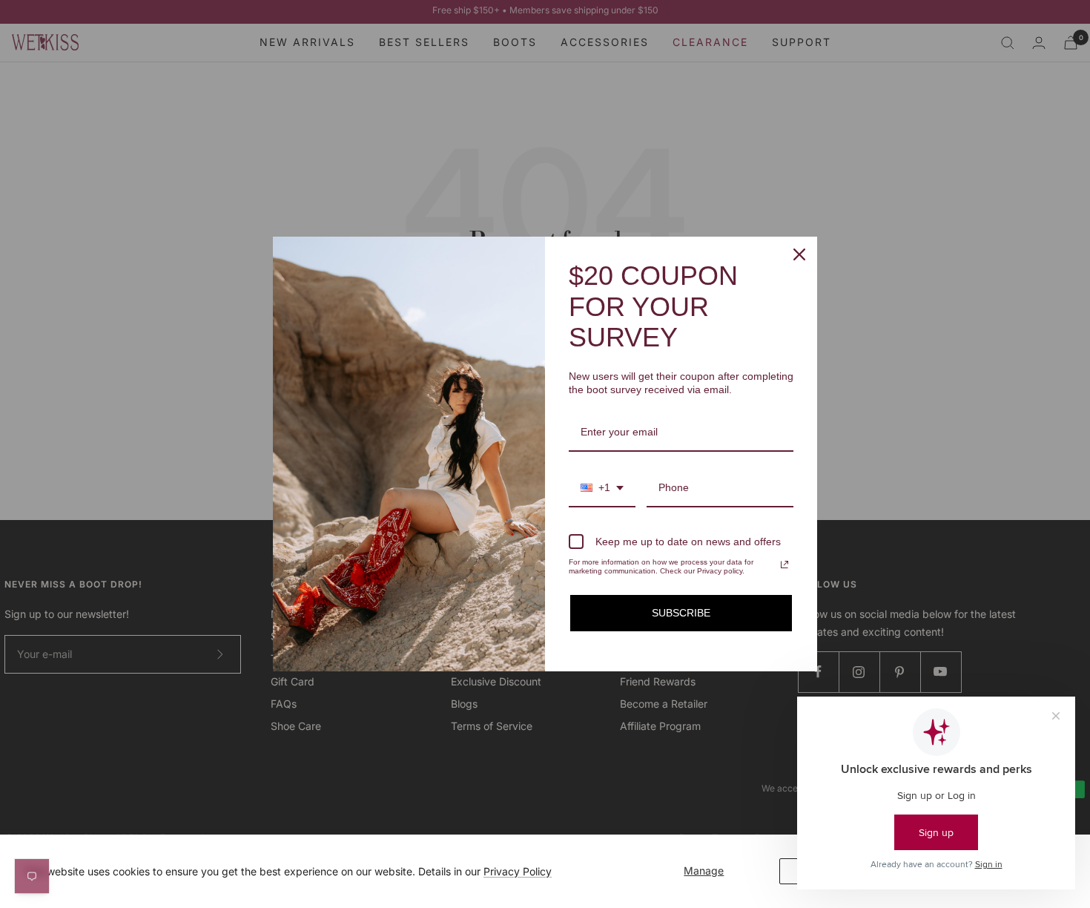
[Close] (799, 254)
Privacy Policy (517, 871)
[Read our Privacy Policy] (784, 564)
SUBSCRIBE (681, 613)
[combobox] (602, 488)
